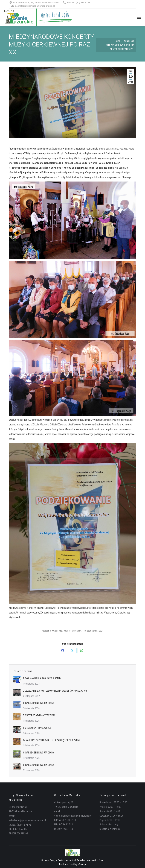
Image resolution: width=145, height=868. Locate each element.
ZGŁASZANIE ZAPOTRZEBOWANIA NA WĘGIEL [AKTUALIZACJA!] (55, 690)
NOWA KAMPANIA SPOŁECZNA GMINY (42, 678)
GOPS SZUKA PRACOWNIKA (37, 727)
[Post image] (17, 679)
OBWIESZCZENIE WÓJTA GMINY (38, 703)
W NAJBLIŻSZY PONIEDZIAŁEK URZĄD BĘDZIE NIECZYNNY (51, 740)
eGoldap (82, 864)
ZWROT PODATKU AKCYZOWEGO (39, 715)
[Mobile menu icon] (139, 17)
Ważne (66, 630)
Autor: (77, 630)
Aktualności (57, 630)
